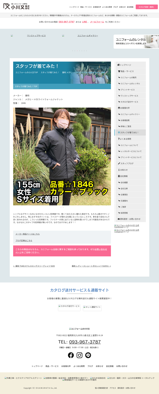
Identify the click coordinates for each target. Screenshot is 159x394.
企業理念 (124, 194)
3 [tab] (77, 51)
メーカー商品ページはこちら (27, 234)
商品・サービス (86, 7)
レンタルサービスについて (131, 151)
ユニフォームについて (129, 145)
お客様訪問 (125, 120)
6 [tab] (84, 51)
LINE (84, 22)
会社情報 (130, 7)
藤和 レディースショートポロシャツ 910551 (91, 266)
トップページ (74, 7)
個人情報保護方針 (101, 388)
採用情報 (124, 212)
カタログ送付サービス (129, 101)
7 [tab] (86, 51)
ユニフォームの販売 (128, 77)
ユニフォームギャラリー (130, 114)
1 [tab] (72, 51)
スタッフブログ (127, 163)
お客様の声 (97, 7)
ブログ (115, 7)
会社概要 (124, 182)
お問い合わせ (121, 366)
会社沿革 (124, 188)
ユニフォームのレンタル (130, 83)
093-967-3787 (66, 22)
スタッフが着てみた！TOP (26, 86)
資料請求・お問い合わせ (130, 218)
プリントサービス (128, 89)
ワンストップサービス (129, 95)
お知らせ (122, 7)
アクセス (113, 388)
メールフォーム (97, 22)
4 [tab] (79, 51)
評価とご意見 (126, 126)
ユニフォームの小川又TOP (26, 72)
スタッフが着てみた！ (50, 72)
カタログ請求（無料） (147, 7)
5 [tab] (82, 51)
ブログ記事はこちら (23, 240)
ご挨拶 (123, 206)
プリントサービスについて (131, 157)
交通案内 (124, 200)
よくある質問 (107, 7)
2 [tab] (75, 51)
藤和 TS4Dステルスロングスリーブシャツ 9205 (34, 266)
